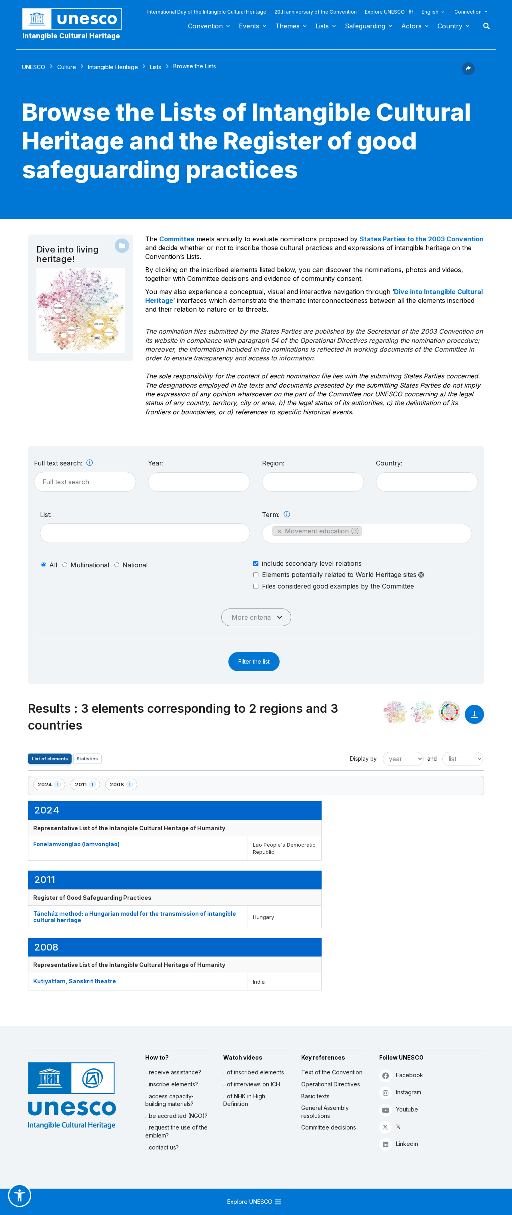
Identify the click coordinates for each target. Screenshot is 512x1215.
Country (450, 26)
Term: (272, 515)
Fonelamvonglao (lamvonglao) (76, 844)
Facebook (409, 1075)
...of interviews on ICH (251, 1084)
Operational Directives (330, 1084)
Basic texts (315, 1096)
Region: (273, 463)
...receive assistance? (173, 1072)
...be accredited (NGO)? (176, 1115)
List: (46, 515)
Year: (156, 463)
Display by (363, 759)
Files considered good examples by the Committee (338, 586)
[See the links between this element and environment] (422, 712)
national (135, 565)
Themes (287, 26)
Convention (205, 26)
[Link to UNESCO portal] (76, 19)
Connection (468, 12)
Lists (322, 26)
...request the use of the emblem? (176, 1131)
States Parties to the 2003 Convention (422, 239)
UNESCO (33, 67)
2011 (87, 785)
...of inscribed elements (253, 1072)
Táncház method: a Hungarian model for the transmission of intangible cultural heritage (134, 916)
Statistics (87, 759)
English (430, 12)
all (53, 565)
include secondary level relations (312, 563)
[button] (468, 73)
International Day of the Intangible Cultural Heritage (206, 12)
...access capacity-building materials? (169, 1100)
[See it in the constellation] (395, 712)
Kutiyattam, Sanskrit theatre (74, 981)
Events (249, 26)
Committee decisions (328, 1127)
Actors (411, 26)
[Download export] (474, 718)
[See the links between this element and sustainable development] (450, 712)
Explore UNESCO (385, 12)
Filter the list (254, 661)
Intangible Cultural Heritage (71, 36)
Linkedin (407, 1143)
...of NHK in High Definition (244, 1100)
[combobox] (199, 482)
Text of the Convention (331, 1072)
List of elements (50, 759)
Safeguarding (365, 26)
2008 (123, 785)
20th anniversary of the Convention (315, 12)
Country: (389, 463)
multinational (89, 565)
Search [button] (484, 26)
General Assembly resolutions (325, 1111)
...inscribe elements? (171, 1084)
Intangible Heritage (113, 67)
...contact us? (162, 1147)
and (432, 759)
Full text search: (59, 463)
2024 (51, 785)
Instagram (408, 1092)
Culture (66, 67)
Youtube (407, 1109)
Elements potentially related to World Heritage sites (340, 575)
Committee (176, 239)
